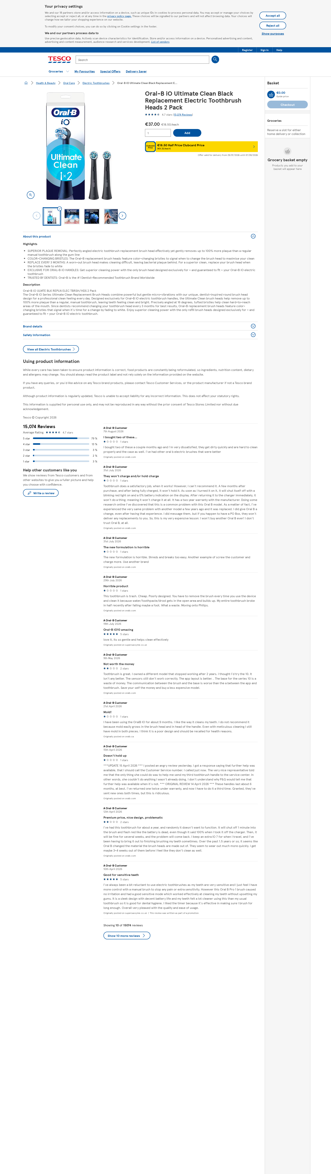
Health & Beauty (46, 83)
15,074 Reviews (183, 114)
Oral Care (69, 83)
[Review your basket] (271, 94)
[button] (247, 50)
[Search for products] (215, 59)
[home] (26, 83)
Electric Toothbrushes (96, 83)
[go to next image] (122, 216)
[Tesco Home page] (59, 59)
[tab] (52, 216)
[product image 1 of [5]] (79, 146)
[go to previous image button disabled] (36, 216)
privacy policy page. (119, 16)
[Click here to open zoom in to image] (30, 195)
